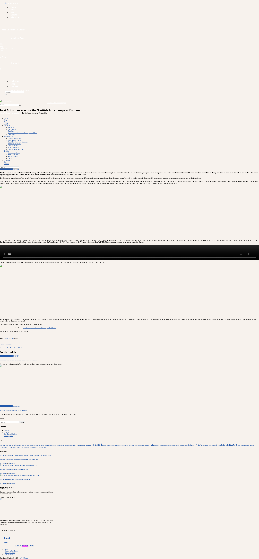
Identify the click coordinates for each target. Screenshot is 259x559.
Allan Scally (9, 445)
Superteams (26, 447)
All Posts (7, 113)
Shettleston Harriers (16, 113)
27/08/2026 (3, 463)
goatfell (139, 445)
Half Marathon (145, 445)
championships (49, 445)
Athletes (18, 445)
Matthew (12, 463)
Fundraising (131, 445)
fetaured (117, 445)
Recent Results (222, 445)
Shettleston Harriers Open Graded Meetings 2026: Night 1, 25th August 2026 (19, 459)
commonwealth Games (62, 445)
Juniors (177, 445)
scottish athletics (249, 445)
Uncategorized (8, 436)
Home (2, 113)
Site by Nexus (23, 558)
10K (1, 445)
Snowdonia (20, 447)
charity (55, 445)
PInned (6, 432)
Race (214, 445)
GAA (136, 445)
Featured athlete (106, 445)
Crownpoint (78, 445)
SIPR (16, 447)
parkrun (211, 445)
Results (11, 338)
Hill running (154, 445)
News (199, 444)
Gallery (6, 430)
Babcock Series (34, 445)
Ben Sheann (41, 445)
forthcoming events (123, 445)
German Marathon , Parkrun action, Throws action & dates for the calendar (19, 360)
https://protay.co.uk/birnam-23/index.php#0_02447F (39, 328)
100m (4, 445)
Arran (13, 445)
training (41, 447)
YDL (44, 447)
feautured (112, 445)
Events (88, 445)
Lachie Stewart (183, 445)
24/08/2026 (3, 473)
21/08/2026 (3, 483)
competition (71, 445)
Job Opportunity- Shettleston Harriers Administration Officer (15, 479)
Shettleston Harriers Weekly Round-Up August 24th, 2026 (14, 469)
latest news (191, 445)
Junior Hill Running (171, 445)
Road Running (241, 445)
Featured (6, 338)
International (163, 445)
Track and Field (34, 447)
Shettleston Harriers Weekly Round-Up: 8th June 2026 (13, 410)
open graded (205, 445)
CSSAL (83, 445)
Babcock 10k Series (26, 445)
